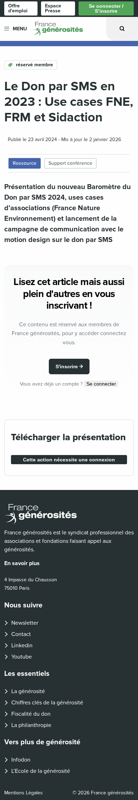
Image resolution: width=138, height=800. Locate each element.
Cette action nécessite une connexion (69, 459)
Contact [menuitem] (21, 634)
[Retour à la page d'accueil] (69, 514)
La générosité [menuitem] (28, 691)
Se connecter (101, 384)
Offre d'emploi (18, 8)
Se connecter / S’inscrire (106, 8)
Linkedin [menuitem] (22, 645)
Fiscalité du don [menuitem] (31, 713)
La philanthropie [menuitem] (31, 725)
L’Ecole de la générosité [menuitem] (40, 771)
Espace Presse (53, 8)
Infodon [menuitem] (20, 759)
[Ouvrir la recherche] (122, 28)
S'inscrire (67, 366)
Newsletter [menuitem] (24, 622)
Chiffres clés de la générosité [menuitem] (47, 702)
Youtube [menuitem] (21, 656)
